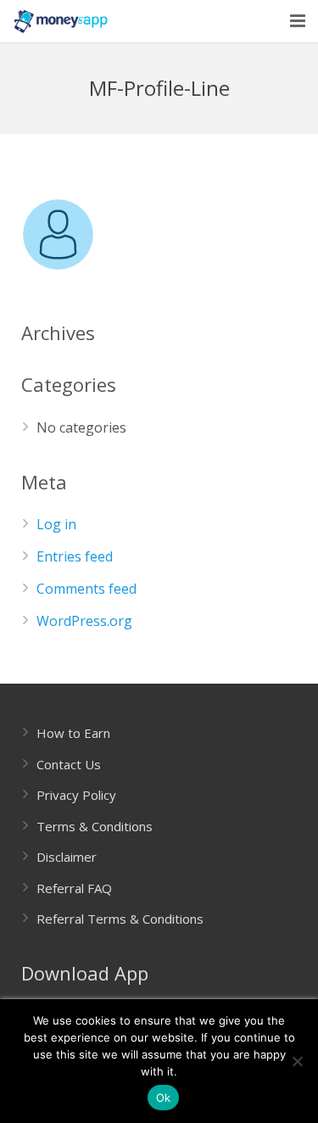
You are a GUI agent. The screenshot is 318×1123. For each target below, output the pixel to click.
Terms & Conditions (94, 826)
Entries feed (74, 556)
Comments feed (86, 588)
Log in (56, 524)
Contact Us (68, 764)
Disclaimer (66, 856)
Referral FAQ (74, 888)
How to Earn (73, 732)
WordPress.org (84, 621)
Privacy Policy (76, 794)
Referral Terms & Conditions (120, 918)
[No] (296, 1061)
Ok (163, 1097)
